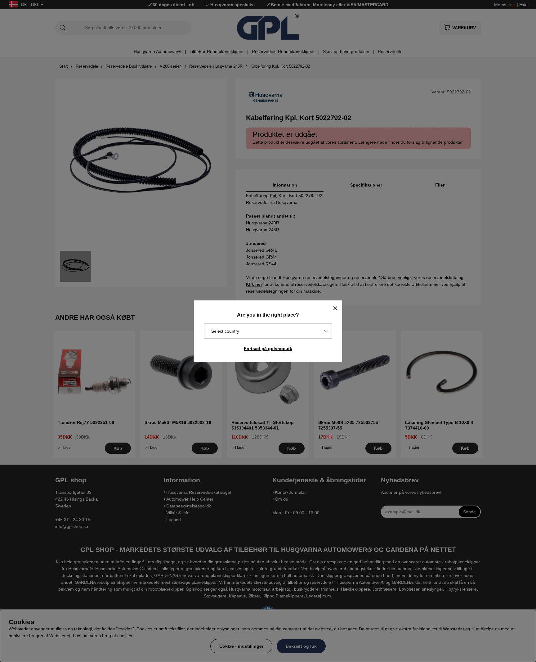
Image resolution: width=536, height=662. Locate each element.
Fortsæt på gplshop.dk (268, 348)
